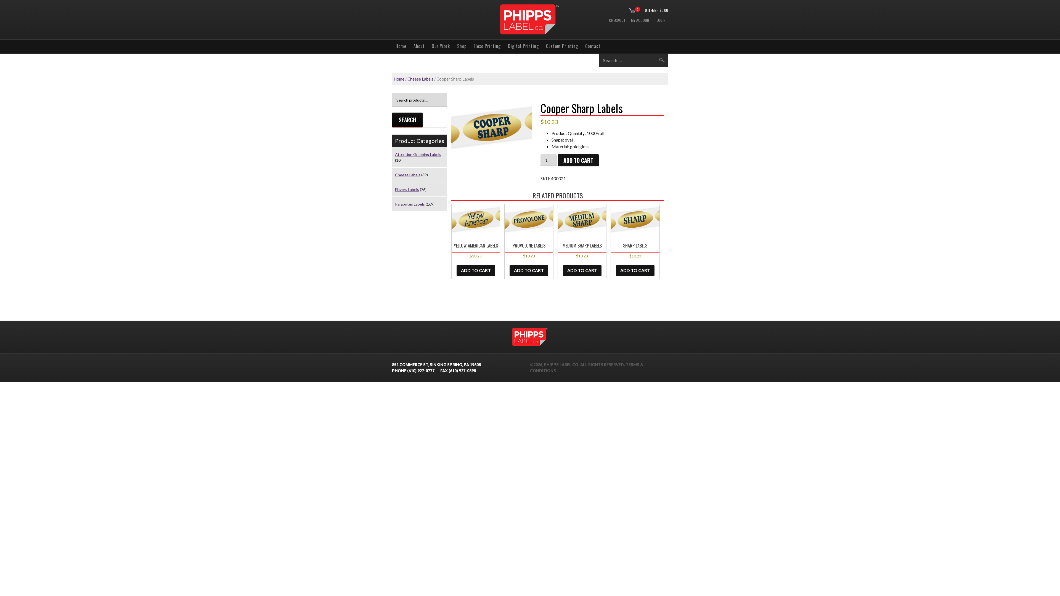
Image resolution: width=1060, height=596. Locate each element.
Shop (462, 46)
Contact (592, 46)
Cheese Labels (420, 78)
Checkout (617, 20)
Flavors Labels (407, 189)
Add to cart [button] (476, 270)
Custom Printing (562, 46)
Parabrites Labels (410, 204)
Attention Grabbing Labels (418, 154)
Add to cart (578, 160)
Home (401, 46)
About (419, 46)
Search (407, 120)
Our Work (441, 46)
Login (660, 20)
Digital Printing (523, 46)
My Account (641, 20)
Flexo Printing (487, 46)
